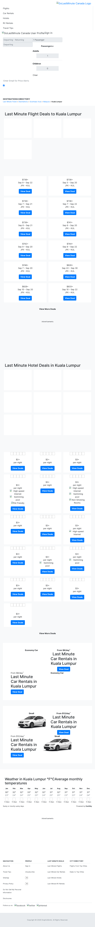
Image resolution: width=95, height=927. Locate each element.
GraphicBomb (47, 920)
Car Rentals (8, 13)
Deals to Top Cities (77, 872)
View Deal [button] (25, 191)
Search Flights (77, 57)
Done (58, 75)
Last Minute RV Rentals (56, 884)
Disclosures (7, 898)
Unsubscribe (30, 872)
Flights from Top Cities (78, 866)
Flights (6, 8)
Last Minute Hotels (54, 878)
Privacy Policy (8, 884)
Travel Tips (8, 28)
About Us (6, 866)
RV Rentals (8, 23)
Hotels (6, 18)
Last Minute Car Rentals (56, 872)
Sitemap (6, 878)
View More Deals (47, 309)
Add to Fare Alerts (14, 85)
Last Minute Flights (55, 866)
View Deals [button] (17, 468)
